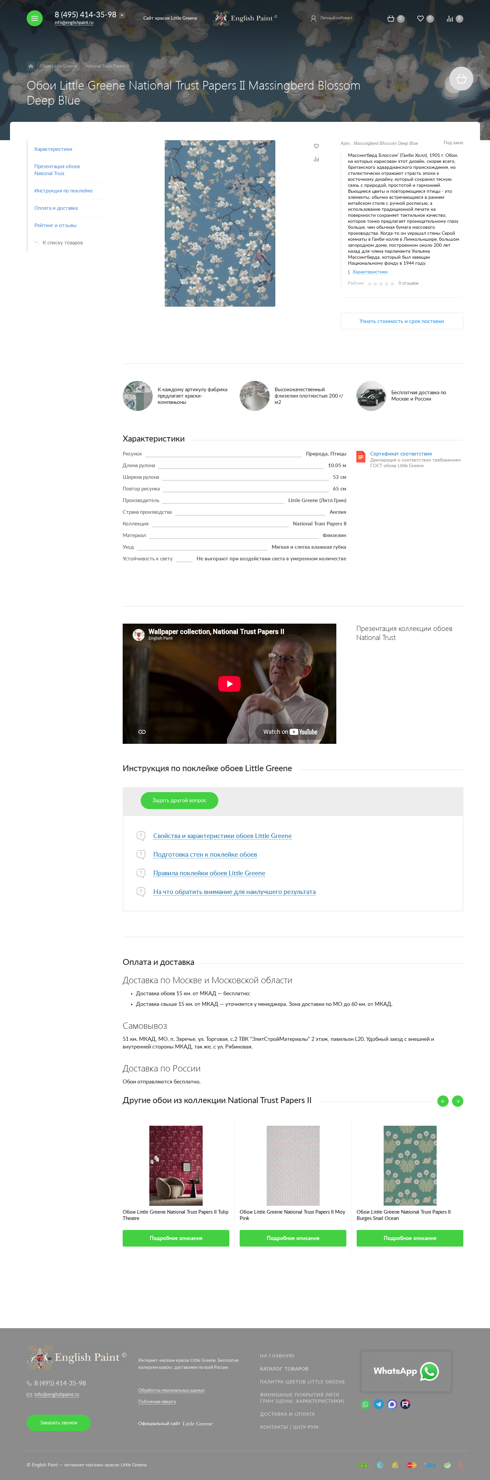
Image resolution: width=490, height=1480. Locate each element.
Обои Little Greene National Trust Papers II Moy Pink (292, 1215)
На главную (277, 1356)
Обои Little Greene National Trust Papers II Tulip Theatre (175, 1215)
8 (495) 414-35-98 (85, 15)
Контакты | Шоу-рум (289, 1427)
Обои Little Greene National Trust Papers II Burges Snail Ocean (404, 1215)
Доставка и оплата (287, 1414)
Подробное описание (176, 1238)
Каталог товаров (284, 1369)
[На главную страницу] (245, 18)
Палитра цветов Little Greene (302, 1382)
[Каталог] (31, 66)
